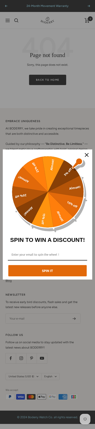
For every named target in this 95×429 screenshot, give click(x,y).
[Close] (86, 154)
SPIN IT (47, 271)
